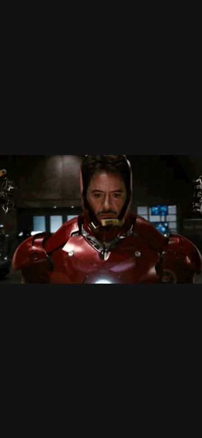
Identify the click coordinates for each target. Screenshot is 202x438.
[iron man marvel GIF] (101, 219)
